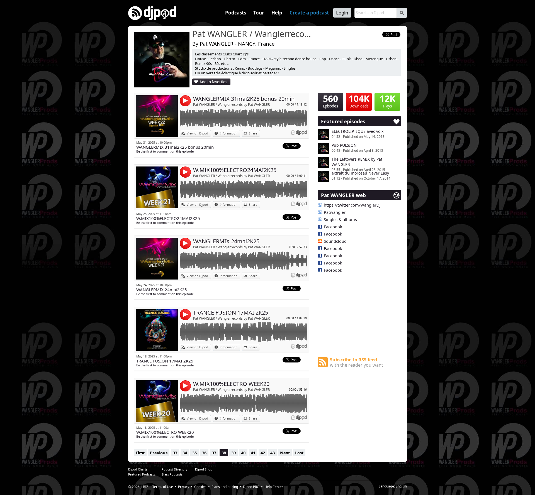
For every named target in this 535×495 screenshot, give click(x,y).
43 (272, 452)
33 (175, 452)
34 (185, 452)
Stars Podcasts (172, 474)
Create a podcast (309, 12)
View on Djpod (197, 133)
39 (233, 452)
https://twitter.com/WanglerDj (352, 205)
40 (243, 452)
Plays (387, 101)
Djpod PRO (251, 486)
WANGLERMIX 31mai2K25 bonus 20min (244, 98)
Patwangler (335, 212)
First (140, 452)
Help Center (273, 486)
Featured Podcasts (141, 474)
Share (253, 133)
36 (204, 452)
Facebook (333, 226)
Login (342, 12)
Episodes (330, 101)
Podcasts (235, 12)
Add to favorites (213, 81)
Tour (258, 12)
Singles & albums (340, 219)
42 (263, 452)
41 (253, 452)
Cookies (200, 486)
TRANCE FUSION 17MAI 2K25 (230, 312)
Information (228, 133)
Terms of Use (162, 486)
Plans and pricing (224, 486)
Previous (158, 452)
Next (285, 452)
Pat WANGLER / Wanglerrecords (252, 34)
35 (194, 452)
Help (276, 12)
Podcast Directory (175, 469)
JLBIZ (144, 486)
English (401, 486)
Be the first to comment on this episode (165, 151)
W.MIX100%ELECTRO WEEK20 (231, 383)
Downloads (359, 101)
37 (214, 452)
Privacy (183, 486)
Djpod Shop (203, 469)
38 (224, 452)
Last (299, 452)
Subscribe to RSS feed (356, 362)
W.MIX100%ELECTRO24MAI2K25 (234, 169)
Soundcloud (335, 241)
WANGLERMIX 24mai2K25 (226, 241)
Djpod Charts (137, 469)
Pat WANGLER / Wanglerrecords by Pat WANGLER (231, 104)
